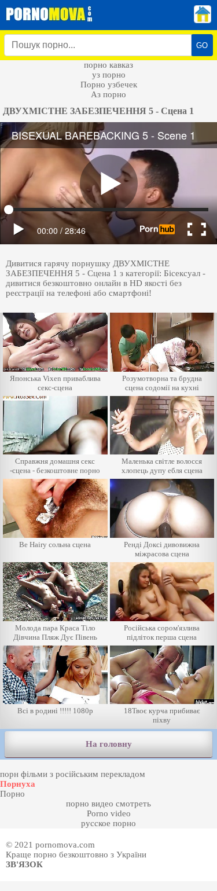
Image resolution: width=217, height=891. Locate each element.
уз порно (109, 74)
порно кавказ (108, 64)
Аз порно (108, 94)
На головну (109, 744)
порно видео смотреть (108, 803)
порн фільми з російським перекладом (72, 774)
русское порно (108, 823)
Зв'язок (24, 864)
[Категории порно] (202, 20)
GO (202, 45)
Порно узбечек (108, 84)
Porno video (109, 813)
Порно (12, 793)
